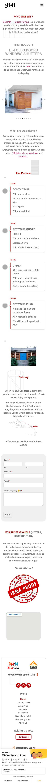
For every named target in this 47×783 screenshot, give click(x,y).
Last (26, 467)
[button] (42, 5)
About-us (23, 723)
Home (23, 699)
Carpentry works (23, 702)
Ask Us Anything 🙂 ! (13, 491)
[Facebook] (18, 685)
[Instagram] (23, 685)
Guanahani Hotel (23, 716)
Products (23, 709)
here (28, 66)
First (5, 467)
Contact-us (23, 706)
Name (7, 460)
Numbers (8, 472)
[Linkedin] (28, 685)
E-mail (7, 481)
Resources (23, 713)
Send (7, 514)
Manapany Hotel (23, 719)
